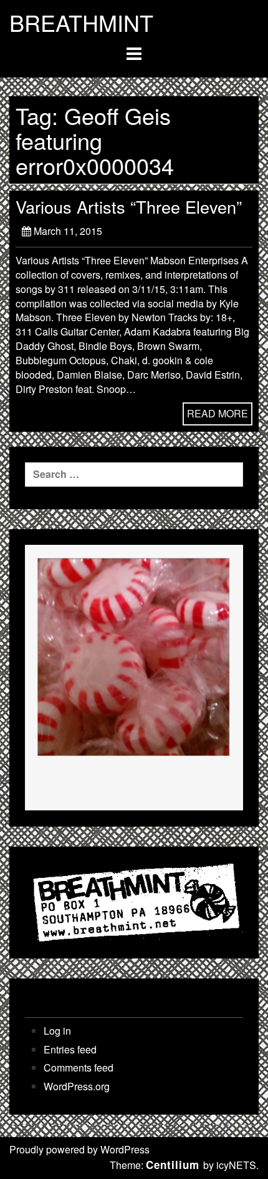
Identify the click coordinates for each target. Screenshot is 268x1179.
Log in (57, 1031)
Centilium (172, 1164)
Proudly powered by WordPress (79, 1149)
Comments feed (78, 1068)
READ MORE (217, 413)
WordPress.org (77, 1086)
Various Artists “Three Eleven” (129, 206)
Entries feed (70, 1050)
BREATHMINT (81, 22)
